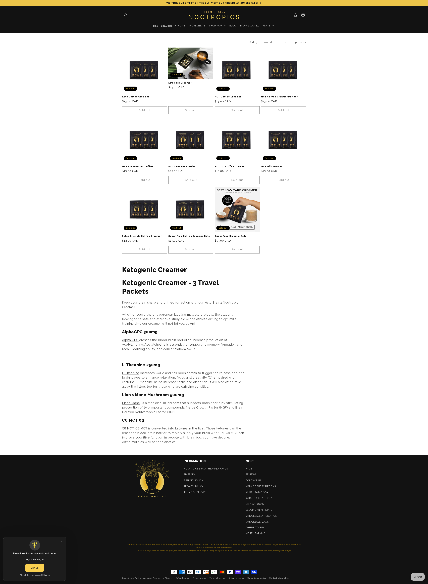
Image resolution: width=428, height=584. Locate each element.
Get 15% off (214, 311)
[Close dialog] (275, 259)
